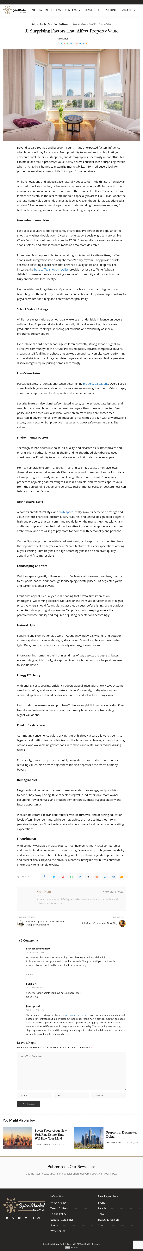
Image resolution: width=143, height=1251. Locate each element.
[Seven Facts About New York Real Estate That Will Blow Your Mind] (17, 1138)
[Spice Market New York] (14, 10)
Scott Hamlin (63, 39)
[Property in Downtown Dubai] (88, 1138)
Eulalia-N (31, 983)
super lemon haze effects (76, 1015)
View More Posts (113, 891)
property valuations (95, 384)
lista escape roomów (38, 948)
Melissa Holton (43, 1145)
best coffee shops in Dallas (51, 269)
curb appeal (66, 512)
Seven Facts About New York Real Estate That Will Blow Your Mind (51, 1134)
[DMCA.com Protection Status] (71, 1247)
